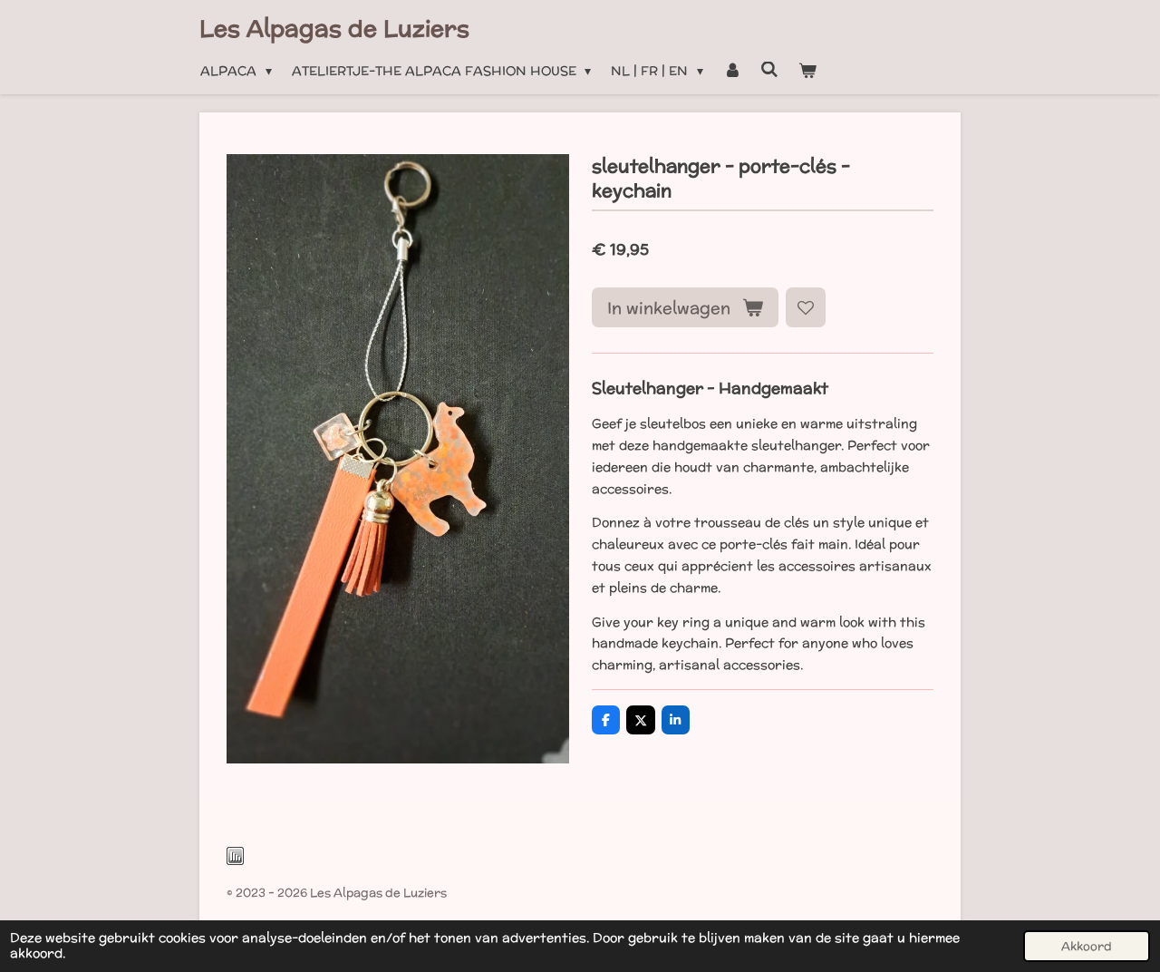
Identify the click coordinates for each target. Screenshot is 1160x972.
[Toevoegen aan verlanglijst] (806, 307)
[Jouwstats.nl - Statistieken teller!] (235, 861)
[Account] (732, 71)
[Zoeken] (769, 70)
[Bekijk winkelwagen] (807, 71)
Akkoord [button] (1086, 946)
